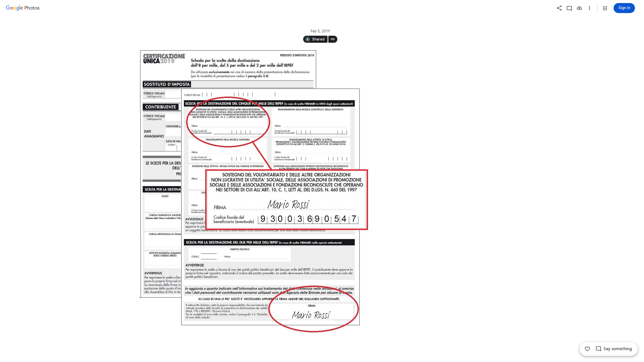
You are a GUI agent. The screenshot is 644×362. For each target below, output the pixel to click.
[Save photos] (579, 8)
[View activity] (569, 8)
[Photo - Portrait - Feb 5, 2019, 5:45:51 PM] (255, 193)
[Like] (587, 349)
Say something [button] (617, 348)
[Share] (559, 8)
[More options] (589, 8)
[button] (605, 8)
